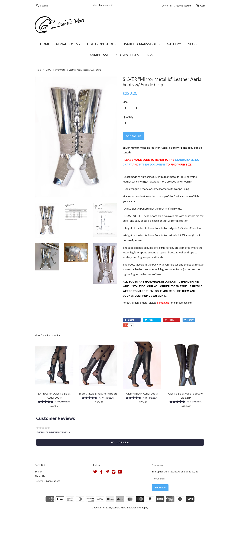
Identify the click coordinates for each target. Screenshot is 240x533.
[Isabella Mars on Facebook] (101, 472)
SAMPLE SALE (100, 55)
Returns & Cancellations (47, 480)
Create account (182, 5)
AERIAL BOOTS (67, 44)
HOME (45, 44)
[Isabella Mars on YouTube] (120, 472)
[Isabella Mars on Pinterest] (107, 472)
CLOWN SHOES (127, 55)
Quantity (128, 116)
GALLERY (174, 44)
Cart (202, 5)
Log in (165, 5)
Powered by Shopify (137, 507)
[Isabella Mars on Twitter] (95, 472)
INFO (191, 44)
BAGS (148, 55)
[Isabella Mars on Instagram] (114, 472)
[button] (54, 402)
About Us (40, 476)
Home (38, 69)
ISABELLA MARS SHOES (141, 44)
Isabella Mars (119, 507)
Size (125, 101)
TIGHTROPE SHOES (101, 44)
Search (38, 471)
